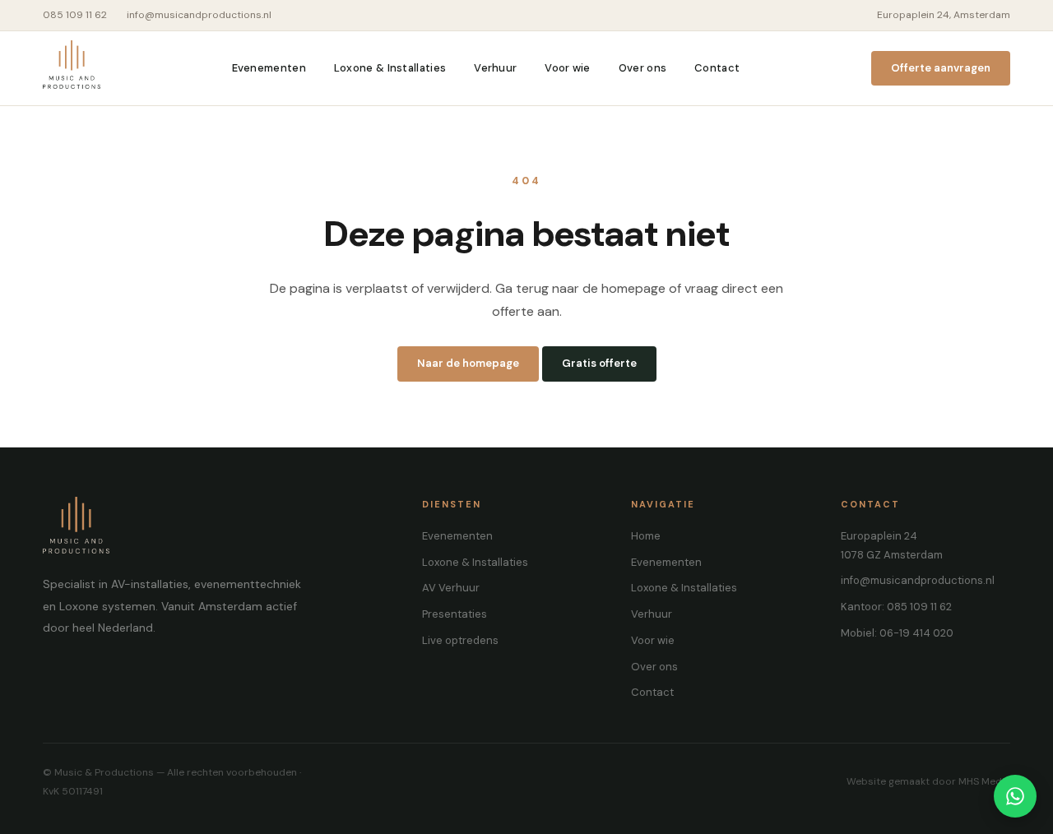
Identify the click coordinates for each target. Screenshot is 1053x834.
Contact (717, 68)
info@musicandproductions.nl (199, 14)
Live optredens (460, 640)
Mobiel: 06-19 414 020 (897, 633)
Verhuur (495, 68)
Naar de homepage (468, 363)
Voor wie (567, 68)
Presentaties (454, 614)
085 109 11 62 (75, 14)
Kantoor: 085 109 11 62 (896, 607)
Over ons (642, 68)
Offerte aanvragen (940, 68)
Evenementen (269, 68)
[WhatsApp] (1015, 796)
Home (646, 536)
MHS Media (984, 781)
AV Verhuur (451, 588)
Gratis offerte (599, 363)
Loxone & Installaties (390, 68)
